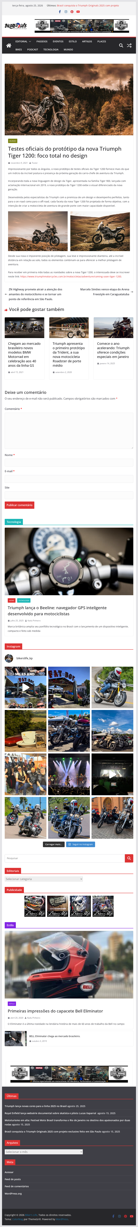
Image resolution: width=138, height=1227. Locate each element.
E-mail (10, 471)
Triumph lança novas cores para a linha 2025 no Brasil (36, 1106)
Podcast (32, 49)
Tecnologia (50, 49)
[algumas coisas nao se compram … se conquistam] (69, 731)
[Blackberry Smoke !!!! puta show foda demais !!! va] (69, 774)
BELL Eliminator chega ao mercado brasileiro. (54, 1036)
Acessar (9, 1172)
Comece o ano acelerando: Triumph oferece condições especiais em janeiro (113, 350)
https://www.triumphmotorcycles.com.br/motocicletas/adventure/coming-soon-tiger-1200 (70, 276)
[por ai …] (112, 818)
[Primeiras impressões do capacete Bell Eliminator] (69, 964)
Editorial (21, 41)
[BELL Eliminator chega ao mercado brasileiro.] (16, 1038)
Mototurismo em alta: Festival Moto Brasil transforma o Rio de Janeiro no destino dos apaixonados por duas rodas (90, 4)
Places (101, 41)
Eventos (58, 41)
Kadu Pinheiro (34, 620)
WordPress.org (13, 1193)
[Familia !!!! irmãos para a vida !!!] (25, 774)
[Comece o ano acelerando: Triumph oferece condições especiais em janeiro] (113, 320)
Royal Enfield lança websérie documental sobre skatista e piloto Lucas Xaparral (51, 1113)
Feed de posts (13, 1179)
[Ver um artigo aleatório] (129, 45)
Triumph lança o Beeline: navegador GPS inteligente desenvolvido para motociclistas (57, 610)
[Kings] (25, 818)
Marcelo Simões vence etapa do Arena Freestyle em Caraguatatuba (104, 291)
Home (11, 600)
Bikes (18, 49)
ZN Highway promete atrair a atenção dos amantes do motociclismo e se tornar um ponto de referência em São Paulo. (35, 294)
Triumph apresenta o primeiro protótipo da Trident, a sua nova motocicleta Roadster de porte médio (69, 354)
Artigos (87, 41)
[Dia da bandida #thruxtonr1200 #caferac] (112, 687)
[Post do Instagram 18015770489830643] (112, 774)
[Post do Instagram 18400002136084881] (25, 731)
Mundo (68, 49)
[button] (29, 41)
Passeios (42, 41)
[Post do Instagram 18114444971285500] (25, 687)
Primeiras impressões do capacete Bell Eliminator (55, 1011)
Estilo (73, 41)
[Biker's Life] (9, 45)
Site (7, 487)
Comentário (13, 409)
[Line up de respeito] (112, 731)
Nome (10, 455)
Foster (35, 162)
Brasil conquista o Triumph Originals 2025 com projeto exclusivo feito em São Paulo (53, 1131)
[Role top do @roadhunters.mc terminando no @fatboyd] (69, 687)
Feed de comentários (17, 1186)
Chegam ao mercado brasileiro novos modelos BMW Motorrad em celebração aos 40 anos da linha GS (24, 354)
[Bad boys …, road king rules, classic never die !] (69, 818)
